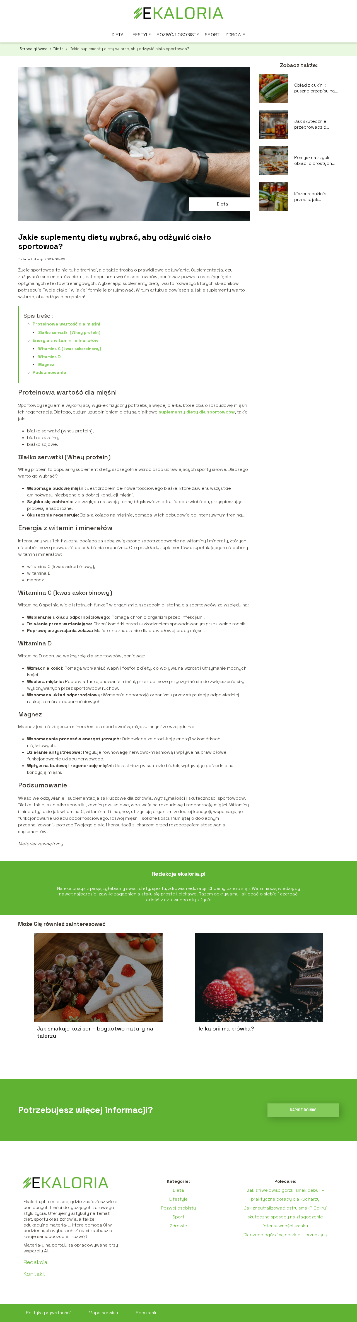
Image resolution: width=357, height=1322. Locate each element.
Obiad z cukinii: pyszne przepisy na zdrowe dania (314, 88)
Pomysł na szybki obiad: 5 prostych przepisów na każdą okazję (315, 161)
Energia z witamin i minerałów (65, 340)
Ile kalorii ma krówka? (225, 1028)
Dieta (118, 35)
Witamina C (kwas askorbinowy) (69, 348)
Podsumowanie (49, 372)
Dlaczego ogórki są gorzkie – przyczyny (285, 1235)
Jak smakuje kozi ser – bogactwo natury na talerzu (95, 1032)
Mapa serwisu (103, 1313)
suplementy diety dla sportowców (197, 412)
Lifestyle (140, 35)
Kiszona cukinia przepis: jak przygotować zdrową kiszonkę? (313, 197)
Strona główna (34, 48)
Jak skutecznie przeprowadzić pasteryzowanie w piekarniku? (314, 124)
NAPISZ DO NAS (303, 1110)
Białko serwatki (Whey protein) (69, 332)
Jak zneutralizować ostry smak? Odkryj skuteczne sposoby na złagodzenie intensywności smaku (285, 1217)
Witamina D (49, 356)
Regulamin (147, 1313)
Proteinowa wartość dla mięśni (66, 324)
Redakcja (35, 1262)
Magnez (46, 364)
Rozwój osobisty (178, 35)
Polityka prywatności (48, 1313)
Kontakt (34, 1273)
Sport (212, 35)
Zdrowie (235, 35)
